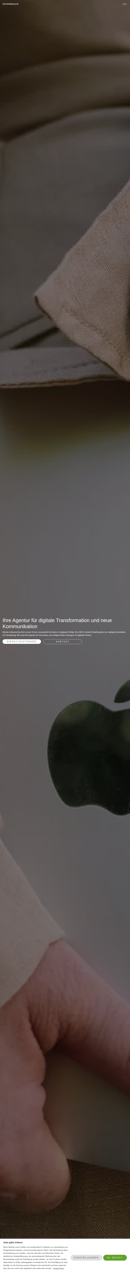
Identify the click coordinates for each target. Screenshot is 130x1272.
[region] (65, 1255)
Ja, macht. (115, 1258)
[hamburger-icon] (124, 4)
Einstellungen (86, 1258)
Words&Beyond (10, 4)
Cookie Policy (58, 1268)
